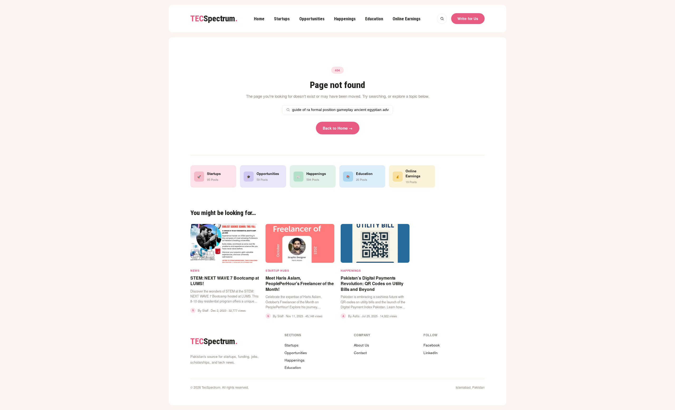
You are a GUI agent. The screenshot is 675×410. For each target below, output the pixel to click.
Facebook (431, 345)
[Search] (442, 19)
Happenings (345, 18)
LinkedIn (430, 352)
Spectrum (214, 18)
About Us (361, 345)
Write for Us (467, 18)
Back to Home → (338, 128)
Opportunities (312, 18)
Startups (282, 18)
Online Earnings (407, 18)
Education (374, 18)
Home (259, 18)
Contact (360, 352)
